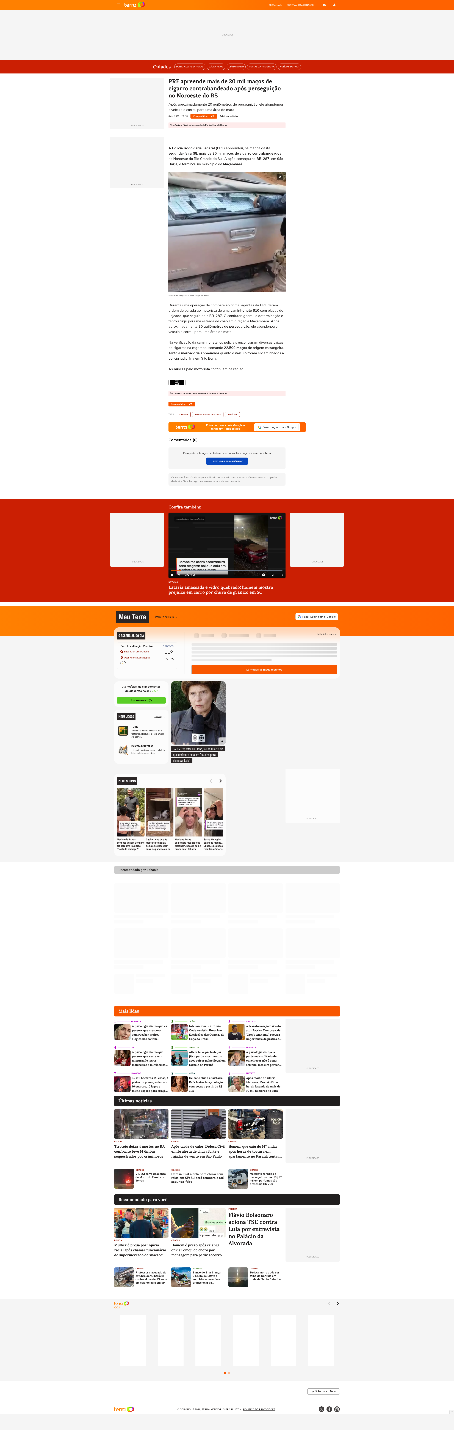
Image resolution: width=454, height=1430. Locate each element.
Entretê (250, 1073)
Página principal (134, 5)
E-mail (324, 5)
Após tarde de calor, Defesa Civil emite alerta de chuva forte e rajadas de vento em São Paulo (198, 1151)
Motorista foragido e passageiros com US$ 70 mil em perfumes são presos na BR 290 (266, 1179)
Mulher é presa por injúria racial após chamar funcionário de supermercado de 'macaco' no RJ (141, 1250)
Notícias (232, 414)
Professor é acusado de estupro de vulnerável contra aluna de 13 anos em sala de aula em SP (151, 1278)
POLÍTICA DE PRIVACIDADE (259, 1409)
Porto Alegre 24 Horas (208, 414)
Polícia (118, 1240)
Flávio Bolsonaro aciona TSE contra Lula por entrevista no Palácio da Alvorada (254, 1229)
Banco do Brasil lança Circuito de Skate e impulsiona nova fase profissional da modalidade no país (207, 1278)
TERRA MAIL (275, 5)
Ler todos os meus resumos (264, 670)
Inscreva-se (138, 700)
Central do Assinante (300, 5)
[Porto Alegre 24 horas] (177, 382)
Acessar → (160, 716)
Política (232, 1209)
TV (133, 1047)
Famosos (136, 1021)
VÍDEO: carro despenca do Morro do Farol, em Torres (150, 1177)
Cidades (183, 414)
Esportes (194, 1047)
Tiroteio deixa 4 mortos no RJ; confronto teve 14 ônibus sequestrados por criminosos (139, 1151)
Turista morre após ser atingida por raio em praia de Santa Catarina (265, 1276)
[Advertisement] (313, 1179)
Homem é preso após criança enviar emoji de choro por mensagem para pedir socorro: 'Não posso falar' (197, 1250)
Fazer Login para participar (227, 461)
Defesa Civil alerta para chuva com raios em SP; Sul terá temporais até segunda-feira (197, 1178)
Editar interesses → (327, 634)
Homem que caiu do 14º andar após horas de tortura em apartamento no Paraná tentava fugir (254, 1151)
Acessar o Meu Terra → (166, 616)
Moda (192, 1073)
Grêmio (192, 1021)
